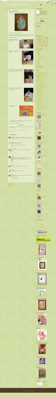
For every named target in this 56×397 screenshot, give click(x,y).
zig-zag (44, 46)
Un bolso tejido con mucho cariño (42, 56)
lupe (11, 155)
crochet (37, 39)
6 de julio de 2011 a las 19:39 (14, 178)
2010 (38, 60)
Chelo (11, 141)
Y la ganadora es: (39, 216)
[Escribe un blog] (22, 130)
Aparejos (38, 195)
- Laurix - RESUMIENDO (39, 91)
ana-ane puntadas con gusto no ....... (42, 114)
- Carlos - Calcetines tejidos (39, 80)
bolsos (46, 37)
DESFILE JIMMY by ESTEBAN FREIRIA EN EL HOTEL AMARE (44, 197)
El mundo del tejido (18, 4)
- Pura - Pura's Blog (38, 104)
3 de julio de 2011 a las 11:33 (14, 162)
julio (38, 55)
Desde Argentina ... (40, 57)
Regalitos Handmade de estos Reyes (44, 144)
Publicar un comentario (13, 180)
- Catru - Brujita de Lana (39, 84)
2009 (38, 61)
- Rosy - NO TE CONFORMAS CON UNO (41, 105)
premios (47, 43)
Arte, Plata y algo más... (40, 201)
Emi (11, 174)
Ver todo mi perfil (38, 15)
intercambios (13, 131)
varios (47, 45)
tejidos (40, 45)
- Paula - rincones (38, 101)
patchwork (42, 42)
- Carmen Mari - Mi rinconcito (40, 82)
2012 (38, 51)
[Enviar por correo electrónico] (21, 130)
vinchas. (41, 46)
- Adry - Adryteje (38, 71)
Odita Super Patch (39, 177)
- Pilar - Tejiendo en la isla (39, 102)
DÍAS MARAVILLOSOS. (40, 135)
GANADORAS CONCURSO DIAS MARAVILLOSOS (43, 137)
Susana (12, 136)
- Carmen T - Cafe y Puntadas (40, 83)
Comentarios (39, 384)
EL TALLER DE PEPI (40, 143)
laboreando (38, 163)
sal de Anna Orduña (43, 184)
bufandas (37, 38)
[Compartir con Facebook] (23, 130)
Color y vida (38, 190)
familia (42, 40)
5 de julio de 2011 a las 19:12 (14, 171)
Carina (12, 169)
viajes (38, 46)
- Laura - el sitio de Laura (39, 90)
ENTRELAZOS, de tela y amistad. (41, 155)
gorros (37, 41)
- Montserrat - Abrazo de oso (40, 95)
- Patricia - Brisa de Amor (39, 100)
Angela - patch (39, 120)
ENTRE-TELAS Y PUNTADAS (41, 149)
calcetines (43, 38)
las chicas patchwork (40, 169)
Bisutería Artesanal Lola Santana (41, 203)
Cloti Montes (12, 148)
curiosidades (38, 40)
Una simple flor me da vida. (41, 189)
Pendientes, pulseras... (40, 215)
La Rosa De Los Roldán (40, 209)
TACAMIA (38, 183)
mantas (46, 41)
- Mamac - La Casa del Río (39, 94)
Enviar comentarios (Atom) (15, 185)
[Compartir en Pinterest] (24, 130)
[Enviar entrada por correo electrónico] (19, 130)
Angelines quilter (39, 123)
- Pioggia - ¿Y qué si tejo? (39, 103)
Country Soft (39, 129)
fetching (46, 40)
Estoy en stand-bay (43, 150)
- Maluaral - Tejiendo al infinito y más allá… (41, 93)
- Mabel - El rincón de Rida (39, 92)
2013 (38, 50)
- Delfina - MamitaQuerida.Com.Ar (40, 85)
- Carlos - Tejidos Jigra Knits (39, 81)
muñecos (37, 42)
